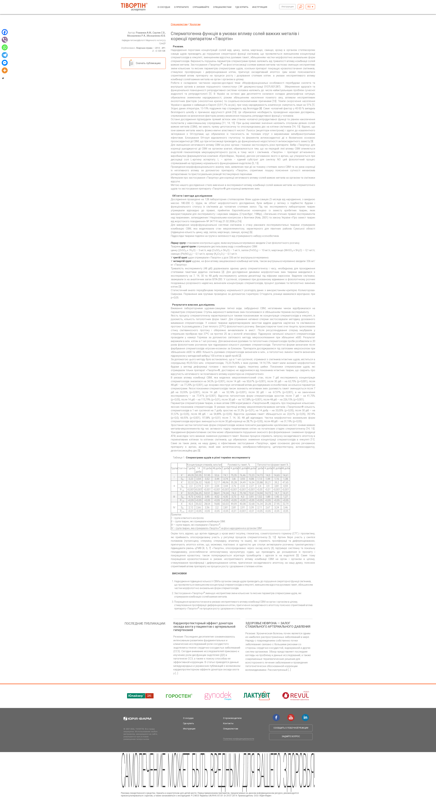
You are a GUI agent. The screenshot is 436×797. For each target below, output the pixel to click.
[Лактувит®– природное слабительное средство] (257, 696)
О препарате (181, 7)
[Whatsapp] (5, 47)
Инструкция (288, 6)
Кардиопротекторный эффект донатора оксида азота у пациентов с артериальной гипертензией (204, 626)
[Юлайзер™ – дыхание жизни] (140, 696)
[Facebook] (5, 32)
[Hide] (3, 78)
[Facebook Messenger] (5, 63)
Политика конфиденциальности (238, 739)
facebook (276, 715)
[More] (5, 70)
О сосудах (164, 7)
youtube (290, 715)
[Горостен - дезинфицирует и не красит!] (179, 696)
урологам (195, 24)
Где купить (241, 7)
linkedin (305, 715)
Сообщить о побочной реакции (291, 728)
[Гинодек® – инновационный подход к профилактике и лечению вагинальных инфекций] (218, 696)
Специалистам (222, 7)
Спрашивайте (201, 7)
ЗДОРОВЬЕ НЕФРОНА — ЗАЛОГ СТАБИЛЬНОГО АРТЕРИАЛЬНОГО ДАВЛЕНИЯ (277, 624)
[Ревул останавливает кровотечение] (295, 696)
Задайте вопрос (291, 736)
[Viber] (5, 40)
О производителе (232, 718)
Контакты (228, 723)
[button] (310, 6)
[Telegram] (5, 55)
